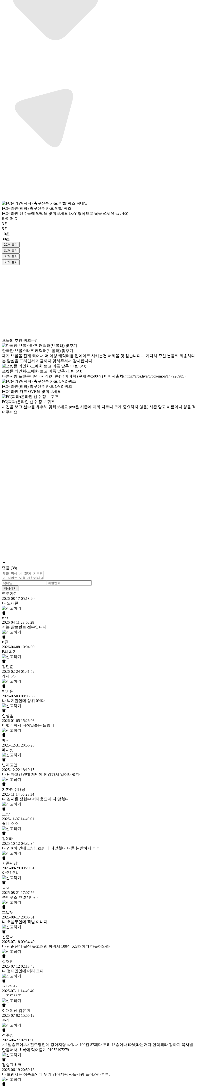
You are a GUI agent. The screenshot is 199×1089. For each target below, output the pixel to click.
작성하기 (10, 588)
